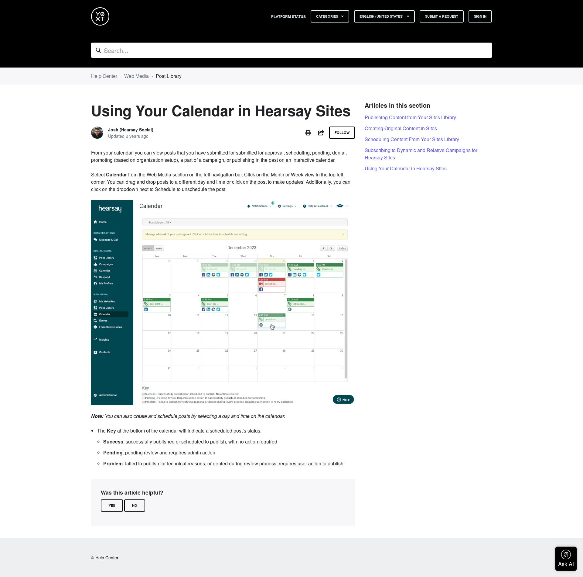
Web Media (136, 75)
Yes (112, 505)
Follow (342, 132)
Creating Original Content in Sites (401, 128)
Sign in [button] (480, 16)
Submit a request (441, 16)
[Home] (100, 16)
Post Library (169, 75)
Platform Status (288, 16)
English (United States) (382, 16)
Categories (327, 16)
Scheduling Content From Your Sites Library (412, 139)
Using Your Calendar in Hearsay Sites (406, 168)
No (134, 505)
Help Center (104, 75)
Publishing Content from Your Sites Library (410, 117)
